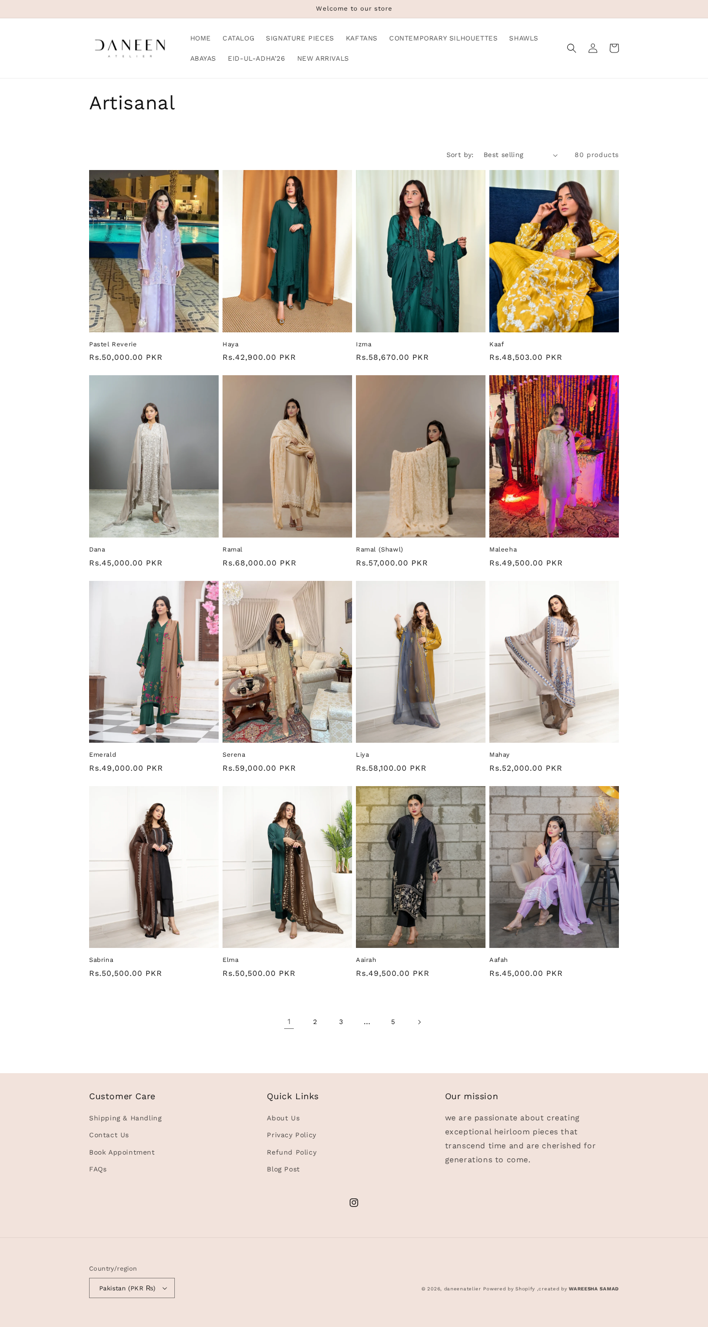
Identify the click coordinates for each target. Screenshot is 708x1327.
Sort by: (460, 154)
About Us (283, 1118)
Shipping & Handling (125, 1118)
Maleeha (503, 549)
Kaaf (496, 344)
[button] (571, 48)
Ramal (233, 549)
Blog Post (283, 1169)
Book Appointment (122, 1152)
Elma (230, 959)
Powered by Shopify (509, 1288)
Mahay (499, 754)
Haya (230, 344)
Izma (363, 344)
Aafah (498, 959)
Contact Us (109, 1135)
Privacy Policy (291, 1135)
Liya (362, 754)
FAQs (97, 1169)
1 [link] (289, 1021)
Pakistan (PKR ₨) (127, 1288)
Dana (97, 549)
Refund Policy (291, 1152)
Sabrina (101, 959)
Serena (234, 754)
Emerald (102, 754)
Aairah (366, 959)
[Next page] (419, 1022)
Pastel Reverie (113, 344)
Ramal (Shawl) (380, 549)
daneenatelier (462, 1288)
